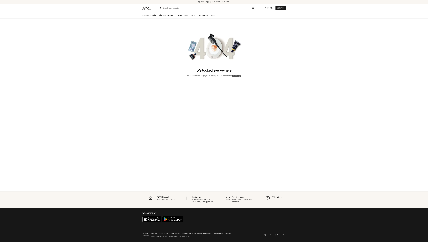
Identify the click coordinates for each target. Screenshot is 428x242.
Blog (213, 15)
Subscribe (228, 233)
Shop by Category (167, 15)
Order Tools (183, 15)
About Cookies (175, 233)
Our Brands (203, 15)
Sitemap (154, 233)
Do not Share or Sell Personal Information (196, 233)
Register (281, 8)
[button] (160, 8)
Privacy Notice (218, 233)
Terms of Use (163, 233)
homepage (236, 76)
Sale (193, 15)
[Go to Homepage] (146, 8)
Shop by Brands (149, 15)
